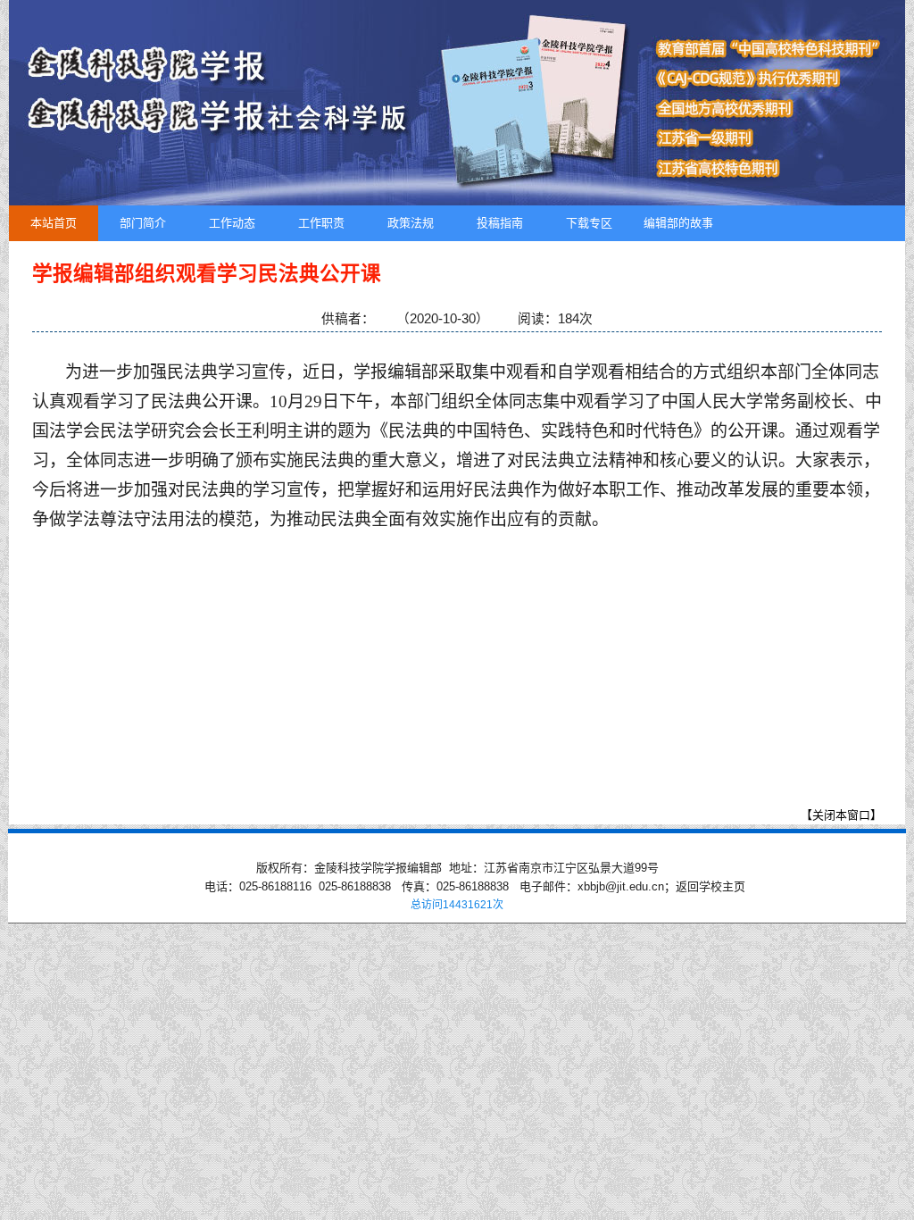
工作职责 (321, 223)
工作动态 (232, 223)
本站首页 (53, 223)
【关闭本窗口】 (841, 815)
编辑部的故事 (678, 223)
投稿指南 (500, 223)
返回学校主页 (710, 886)
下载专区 (589, 223)
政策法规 (410, 223)
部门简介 (143, 223)
